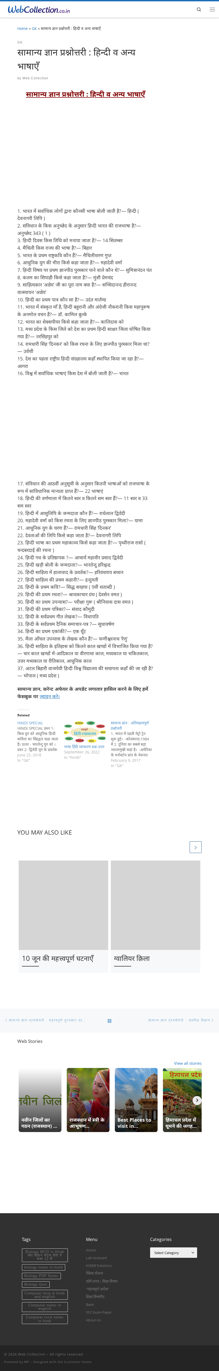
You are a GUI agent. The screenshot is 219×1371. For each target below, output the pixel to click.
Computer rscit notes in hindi (45, 1319)
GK (34, 28)
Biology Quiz (35, 1284)
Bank (90, 1304)
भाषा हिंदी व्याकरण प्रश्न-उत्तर (84, 746)
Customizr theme (78, 1362)
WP (26, 1362)
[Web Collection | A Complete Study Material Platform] (37, 8)
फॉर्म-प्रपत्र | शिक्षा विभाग (102, 1281)
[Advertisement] (85, 156)
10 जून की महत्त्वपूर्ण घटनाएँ (57, 958)
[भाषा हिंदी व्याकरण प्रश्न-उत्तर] (84, 732)
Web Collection (35, 78)
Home (22, 28)
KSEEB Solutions (99, 1265)
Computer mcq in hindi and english (45, 1295)
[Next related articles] (196, 847)
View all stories (188, 1063)
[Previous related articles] (183, 847)
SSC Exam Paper (99, 1312)
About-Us (93, 1320)
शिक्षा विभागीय (95, 1296)
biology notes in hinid (43, 1267)
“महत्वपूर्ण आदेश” (97, 1289)
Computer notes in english (44, 1307)
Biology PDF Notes (41, 1276)
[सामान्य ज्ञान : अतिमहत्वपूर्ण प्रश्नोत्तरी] (134, 744)
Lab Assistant (96, 1257)
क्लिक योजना (94, 1273)
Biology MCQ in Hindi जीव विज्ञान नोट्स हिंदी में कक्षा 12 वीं (45, 1255)
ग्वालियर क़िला (132, 958)
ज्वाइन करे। (50, 696)
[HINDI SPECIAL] (40, 741)
